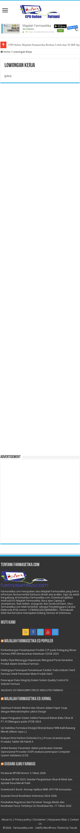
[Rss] (25, 632)
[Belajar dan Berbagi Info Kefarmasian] (40, 11)
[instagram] (55, 632)
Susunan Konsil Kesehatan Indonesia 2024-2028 (29, 795)
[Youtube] (48, 632)
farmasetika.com (23, 827)
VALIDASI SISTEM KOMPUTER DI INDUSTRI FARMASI (32, 690)
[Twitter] (40, 632)
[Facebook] (33, 632)
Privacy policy (23, 819)
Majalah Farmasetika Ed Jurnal (27, 699)
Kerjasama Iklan (57, 819)
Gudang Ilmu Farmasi (19, 764)
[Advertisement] (40, 270)
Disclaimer (39, 819)
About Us (6, 819)
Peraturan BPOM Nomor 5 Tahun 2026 (23, 773)
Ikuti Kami (8, 622)
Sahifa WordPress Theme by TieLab (56, 827)
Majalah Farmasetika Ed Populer (28, 641)
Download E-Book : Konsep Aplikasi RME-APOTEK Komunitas (36, 789)
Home (6, 51)
